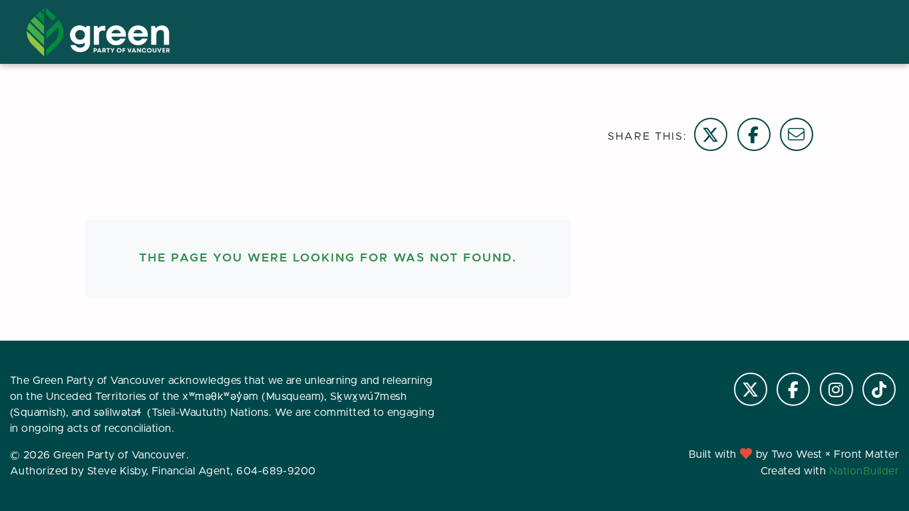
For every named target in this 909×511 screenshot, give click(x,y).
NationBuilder (864, 471)
